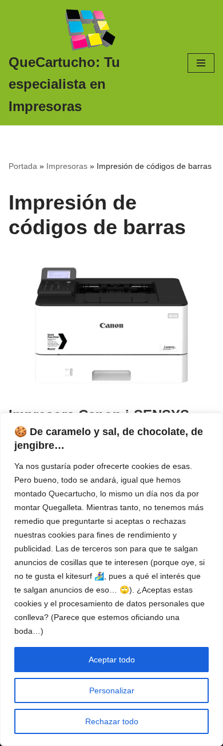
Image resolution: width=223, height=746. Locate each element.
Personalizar (111, 690)
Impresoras (66, 166)
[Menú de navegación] (201, 63)
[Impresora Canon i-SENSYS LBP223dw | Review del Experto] (111, 325)
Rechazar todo (111, 721)
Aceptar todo (112, 659)
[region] (111, 579)
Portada (23, 166)
